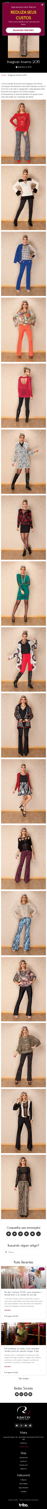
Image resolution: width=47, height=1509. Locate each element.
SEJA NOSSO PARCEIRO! (23, 30)
